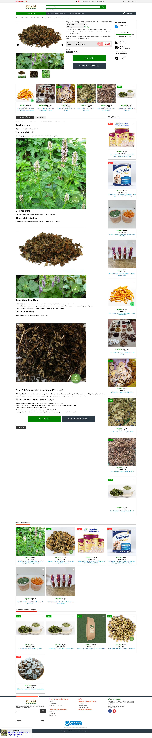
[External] (75, 724)
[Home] (31, 7)
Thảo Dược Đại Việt (30, 17)
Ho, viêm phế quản (83, 705)
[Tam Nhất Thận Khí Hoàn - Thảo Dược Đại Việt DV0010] (45, 98)
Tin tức (42, 720)
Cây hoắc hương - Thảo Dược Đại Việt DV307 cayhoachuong (53, 17)
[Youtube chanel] (114, 711)
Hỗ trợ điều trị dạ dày (83, 707)
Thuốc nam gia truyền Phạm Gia (59, 699)
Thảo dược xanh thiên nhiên (58, 709)
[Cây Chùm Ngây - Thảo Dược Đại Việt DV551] (126, 98)
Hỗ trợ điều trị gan (82, 703)
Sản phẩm (18, 720)
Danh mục (30, 13)
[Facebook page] (110, 711)
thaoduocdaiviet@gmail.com (118, 706)
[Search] (103, 7)
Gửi (43, 711)
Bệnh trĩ (51, 701)
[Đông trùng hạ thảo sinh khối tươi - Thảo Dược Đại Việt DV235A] (122, 219)
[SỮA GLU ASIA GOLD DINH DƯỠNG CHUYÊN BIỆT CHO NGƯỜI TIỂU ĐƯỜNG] (122, 140)
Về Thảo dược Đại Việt (98, 1)
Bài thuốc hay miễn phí (85, 709)
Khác (80, 699)
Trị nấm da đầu (53, 703)
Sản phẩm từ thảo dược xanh (87, 701)
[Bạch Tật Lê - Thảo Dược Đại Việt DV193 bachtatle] (121, 633)
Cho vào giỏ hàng (89, 65)
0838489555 (22, 1)
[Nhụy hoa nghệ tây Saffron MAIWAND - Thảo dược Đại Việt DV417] (122, 258)
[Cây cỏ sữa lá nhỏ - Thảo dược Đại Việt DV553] (106, 98)
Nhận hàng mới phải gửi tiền (57, 13)
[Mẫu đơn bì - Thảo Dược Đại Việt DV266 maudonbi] (30, 673)
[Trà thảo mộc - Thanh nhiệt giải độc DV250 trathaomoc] (91, 633)
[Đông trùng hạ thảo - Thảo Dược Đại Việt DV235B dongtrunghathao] (25, 98)
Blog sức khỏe (86, 1)
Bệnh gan (52, 711)
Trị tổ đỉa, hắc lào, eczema (56, 705)
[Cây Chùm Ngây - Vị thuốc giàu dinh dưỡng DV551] (60, 633)
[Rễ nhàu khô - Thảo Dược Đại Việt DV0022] (65, 98)
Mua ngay (89, 58)
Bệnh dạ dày (53, 715)
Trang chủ (20, 17)
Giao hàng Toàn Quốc (77, 13)
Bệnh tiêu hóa (53, 713)
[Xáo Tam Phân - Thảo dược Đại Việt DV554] (86, 98)
